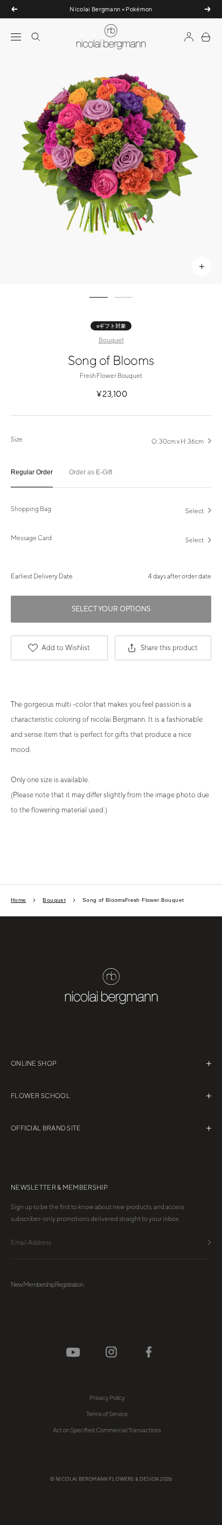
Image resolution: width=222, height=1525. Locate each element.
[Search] (35, 36)
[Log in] (188, 37)
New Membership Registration (47, 1284)
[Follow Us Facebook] (148, 1352)
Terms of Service (107, 1414)
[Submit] (209, 1243)
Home (18, 900)
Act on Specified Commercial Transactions (107, 1430)
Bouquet (111, 340)
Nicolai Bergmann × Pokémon (111, 9)
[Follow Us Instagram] (111, 1352)
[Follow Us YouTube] (73, 1352)
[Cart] (206, 37)
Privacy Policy (106, 1398)
